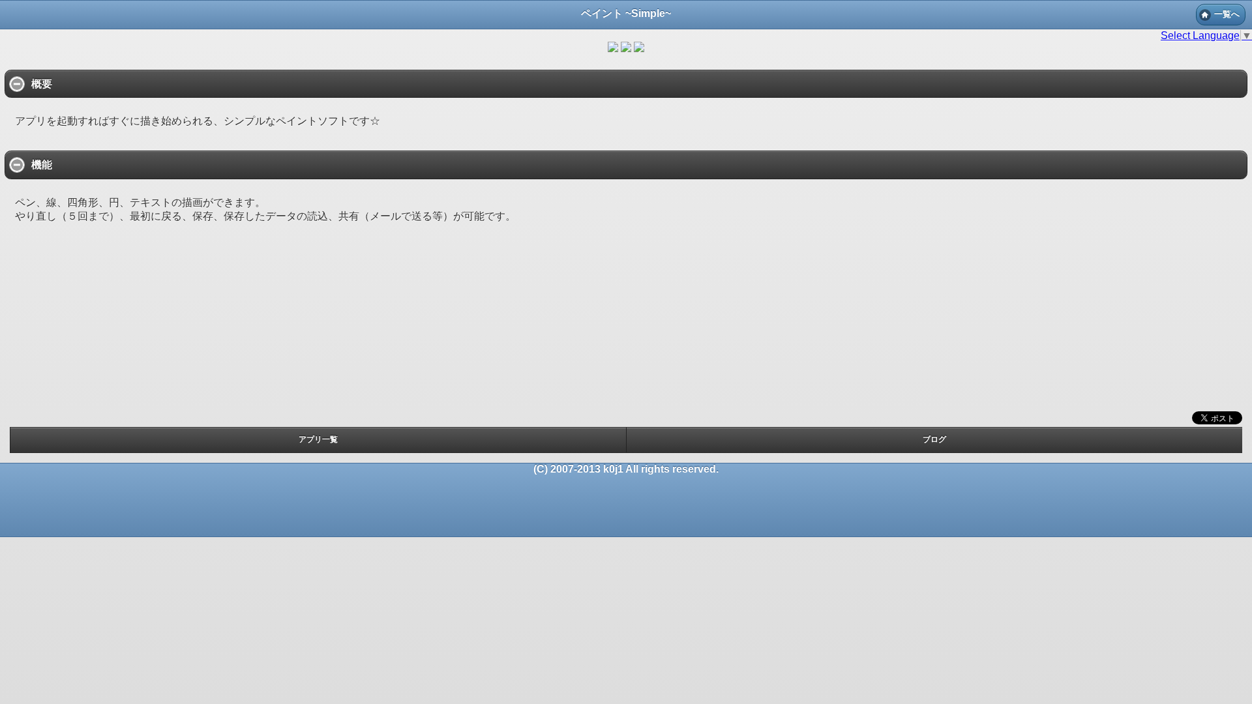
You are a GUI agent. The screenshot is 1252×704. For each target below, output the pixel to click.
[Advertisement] (626, 327)
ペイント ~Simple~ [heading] (626, 13)
